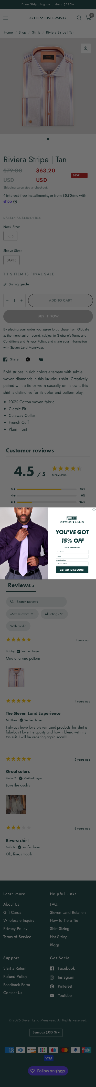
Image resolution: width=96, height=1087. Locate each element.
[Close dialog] (94, 509)
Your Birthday (61, 560)
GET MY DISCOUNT (71, 570)
